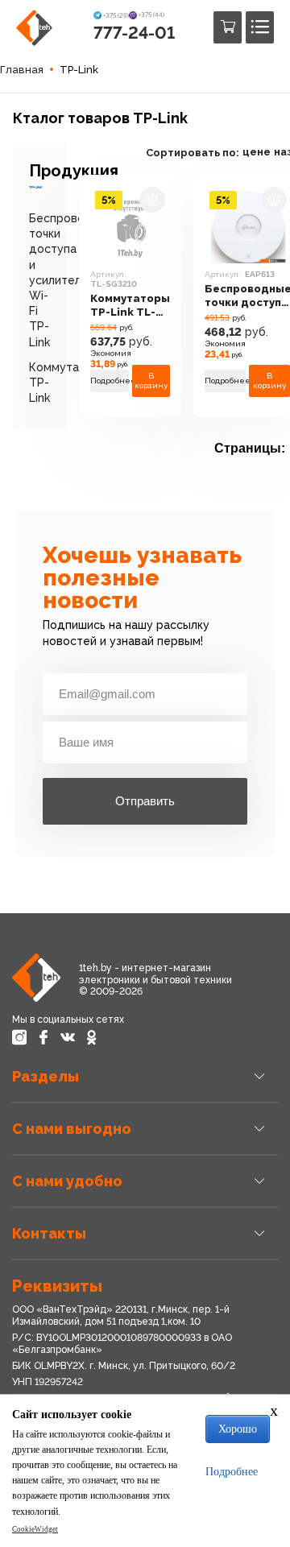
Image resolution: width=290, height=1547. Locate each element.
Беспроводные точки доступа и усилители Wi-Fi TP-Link (71, 280)
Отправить (145, 801)
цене (256, 152)
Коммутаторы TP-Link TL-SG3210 (130, 305)
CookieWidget (35, 1529)
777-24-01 (134, 33)
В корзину (151, 380)
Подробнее (109, 380)
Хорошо (237, 1429)
